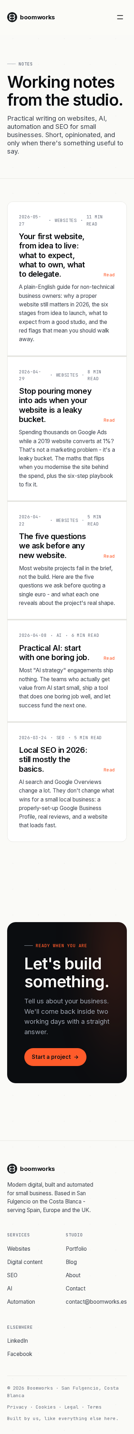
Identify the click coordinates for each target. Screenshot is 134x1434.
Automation (21, 1301)
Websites (18, 1248)
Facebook (19, 1354)
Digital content (25, 1262)
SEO (12, 1275)
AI (9, 1288)
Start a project (55, 1056)
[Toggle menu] (120, 17)
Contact (75, 1288)
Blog (71, 1262)
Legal (71, 1407)
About (73, 1275)
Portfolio (76, 1248)
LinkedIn (17, 1340)
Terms (94, 1407)
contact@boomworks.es (96, 1301)
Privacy (17, 1407)
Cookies (46, 1407)
